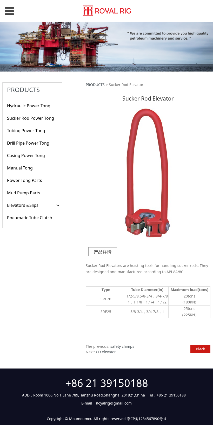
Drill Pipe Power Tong (28, 143)
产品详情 (102, 252)
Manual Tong (20, 168)
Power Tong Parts (24, 180)
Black (200, 348)
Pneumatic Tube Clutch (29, 218)
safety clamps (122, 346)
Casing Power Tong (26, 155)
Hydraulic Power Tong (28, 106)
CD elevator (106, 351)
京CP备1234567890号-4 (146, 418)
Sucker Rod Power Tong (30, 118)
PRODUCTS (95, 84)
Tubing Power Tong (26, 130)
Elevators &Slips (22, 205)
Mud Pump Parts (23, 193)
